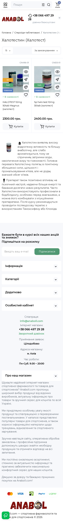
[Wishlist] (26, 95)
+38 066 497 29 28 (41, 17)
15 (6, 50)
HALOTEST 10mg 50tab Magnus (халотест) (12, 105)
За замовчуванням (44, 50)
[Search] (48, 5)
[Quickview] (26, 72)
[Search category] (43, 5)
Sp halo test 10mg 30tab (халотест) (44, 104)
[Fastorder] (26, 79)
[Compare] (26, 87)
